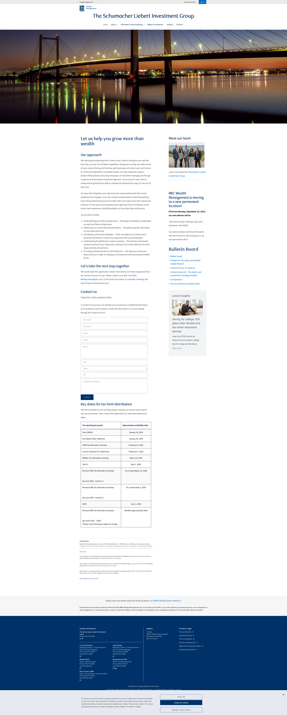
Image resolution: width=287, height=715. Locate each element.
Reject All (181, 697)
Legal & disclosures (185, 635)
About (113, 24)
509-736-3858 (123, 652)
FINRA (171, 690)
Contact (179, 24)
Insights (170, 24)
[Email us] (81, 639)
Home (105, 24)
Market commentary (155, 24)
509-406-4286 (121, 666)
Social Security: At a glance (182, 268)
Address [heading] (149, 628)
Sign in (202, 2)
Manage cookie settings (181, 710)
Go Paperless (176, 279)
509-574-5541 (123, 664)
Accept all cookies (181, 703)
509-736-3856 (90, 664)
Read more (177, 348)
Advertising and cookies (187, 650)
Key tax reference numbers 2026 (185, 283)
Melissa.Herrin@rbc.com (92, 279)
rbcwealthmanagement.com (86, 2)
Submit (87, 397)
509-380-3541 (88, 666)
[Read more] (83, 552)
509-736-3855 (130, 275)
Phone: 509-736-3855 (87, 636)
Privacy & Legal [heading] (185, 628)
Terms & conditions (186, 639)
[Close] (283, 694)
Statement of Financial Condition (190, 646)
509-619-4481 (88, 654)
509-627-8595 (121, 654)
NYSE (163, 690)
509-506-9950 (88, 678)
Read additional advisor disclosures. (89, 578)
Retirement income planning (132, 24)
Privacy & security (185, 632)
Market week (176, 256)
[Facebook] (83, 639)
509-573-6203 (90, 676)
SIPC (177, 690)
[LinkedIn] (116, 668)
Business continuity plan (187, 643)
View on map (150, 639)
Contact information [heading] (88, 628)
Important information (190, 2)
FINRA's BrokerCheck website (166, 600)
